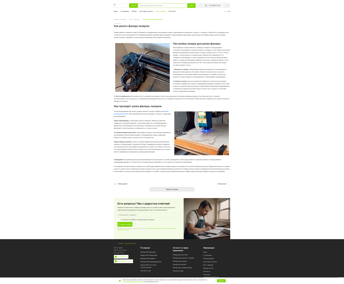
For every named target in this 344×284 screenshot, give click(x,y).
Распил (134, 11)
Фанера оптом (208, 268)
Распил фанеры (208, 258)
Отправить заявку (125, 224)
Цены (116, 11)
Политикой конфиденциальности (133, 281)
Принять (221, 280)
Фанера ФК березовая (148, 252)
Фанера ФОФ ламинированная (150, 262)
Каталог (133, 5)
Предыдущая (122, 184)
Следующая (222, 184)
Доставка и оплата (146, 11)
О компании (125, 11)
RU (225, 11)
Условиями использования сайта (155, 228)
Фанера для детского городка (183, 258)
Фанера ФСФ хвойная (147, 258)
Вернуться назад (172, 189)
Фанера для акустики (180, 255)
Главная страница (120, 19)
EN (229, 11)
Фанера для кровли (179, 264)
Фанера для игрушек (180, 261)
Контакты (172, 11)
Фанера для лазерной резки (182, 268)
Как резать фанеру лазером (152, 19)
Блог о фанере (161, 11)
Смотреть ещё (145, 271)
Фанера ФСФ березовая (148, 255)
